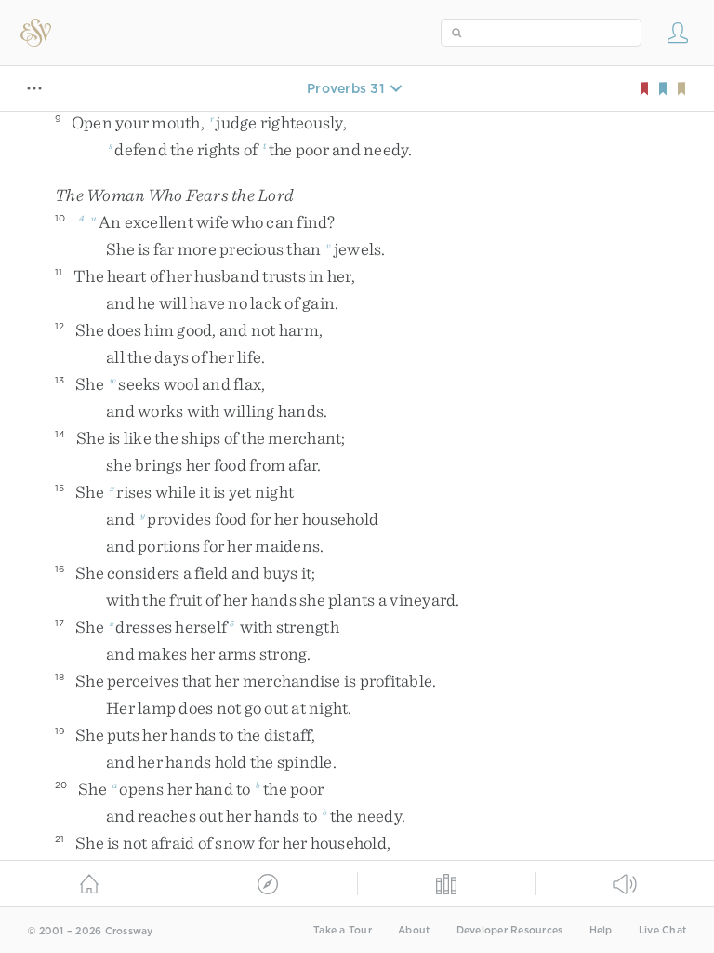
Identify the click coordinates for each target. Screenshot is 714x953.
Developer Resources (509, 930)
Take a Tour (342, 930)
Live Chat (662, 930)
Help (601, 930)
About (414, 930)
